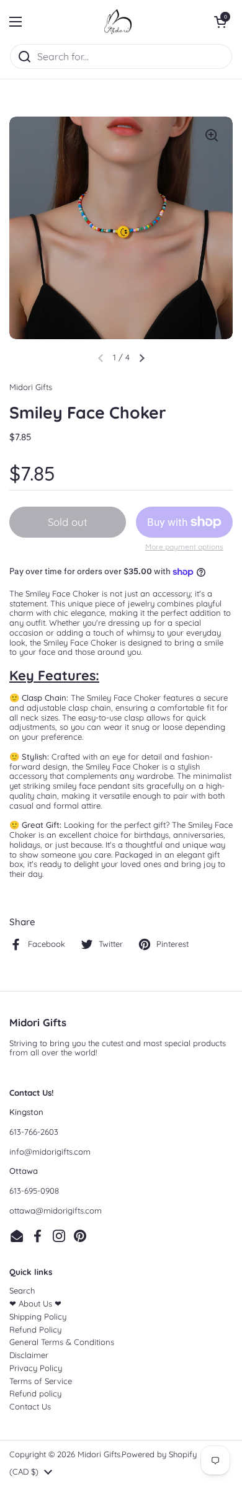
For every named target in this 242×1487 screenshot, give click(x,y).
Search (22, 1290)
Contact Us (30, 1406)
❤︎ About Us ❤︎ (35, 1303)
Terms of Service (40, 1381)
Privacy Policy (35, 1368)
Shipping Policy (37, 1316)
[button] (220, 21)
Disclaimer (28, 1355)
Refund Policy (35, 1329)
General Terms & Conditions (61, 1342)
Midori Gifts (99, 1454)
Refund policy (35, 1393)
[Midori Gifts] (117, 21)
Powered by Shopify (159, 1454)
